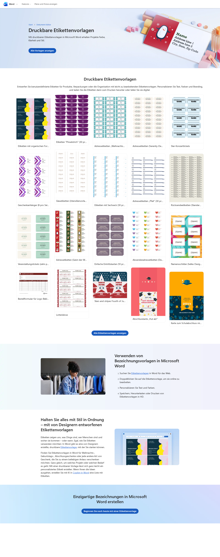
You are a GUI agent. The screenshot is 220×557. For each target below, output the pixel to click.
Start (31, 24)
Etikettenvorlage (68, 447)
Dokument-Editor (44, 24)
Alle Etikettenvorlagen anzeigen (110, 333)
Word (11, 4)
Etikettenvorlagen (140, 373)
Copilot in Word (81, 472)
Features (25, 4)
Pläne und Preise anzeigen (46, 4)
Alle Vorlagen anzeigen (42, 50)
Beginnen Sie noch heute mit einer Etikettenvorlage (110, 511)
